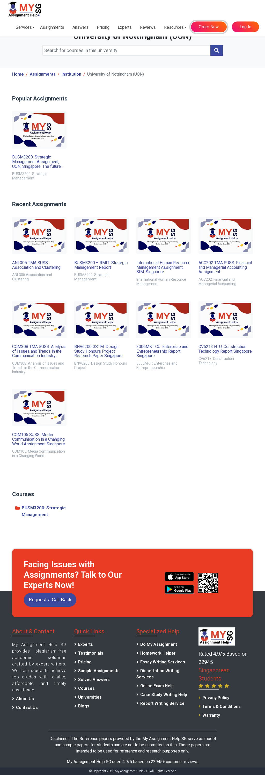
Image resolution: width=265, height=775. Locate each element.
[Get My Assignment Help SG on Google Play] (179, 589)
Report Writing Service (162, 703)
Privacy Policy (215, 697)
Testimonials (90, 653)
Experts (125, 27)
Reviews (148, 27)
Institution (71, 74)
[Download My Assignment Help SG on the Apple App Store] (179, 576)
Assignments (52, 27)
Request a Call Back (50, 600)
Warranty (211, 715)
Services (24, 27)
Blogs (83, 706)
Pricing (103, 27)
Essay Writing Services (162, 662)
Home (18, 74)
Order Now (209, 26)
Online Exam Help (157, 685)
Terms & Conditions (221, 706)
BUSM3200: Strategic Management (44, 511)
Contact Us (27, 707)
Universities (90, 697)
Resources (174, 27)
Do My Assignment (158, 644)
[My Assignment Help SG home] (25, 9)
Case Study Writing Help (163, 694)
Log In (246, 26)
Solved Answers (94, 679)
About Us (25, 698)
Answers (80, 27)
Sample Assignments (99, 670)
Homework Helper (157, 653)
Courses (86, 688)
